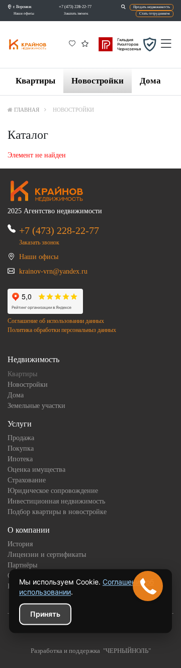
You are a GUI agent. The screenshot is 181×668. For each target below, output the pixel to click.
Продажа (21, 438)
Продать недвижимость (151, 7)
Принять (45, 614)
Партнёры (22, 565)
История (20, 544)
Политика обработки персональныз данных (62, 329)
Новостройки (97, 81)
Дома (150, 81)
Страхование (27, 480)
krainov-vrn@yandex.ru (53, 271)
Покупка (21, 448)
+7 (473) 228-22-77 (75, 7)
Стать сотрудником (154, 14)
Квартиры (35, 81)
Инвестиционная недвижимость (56, 501)
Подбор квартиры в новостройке (57, 512)
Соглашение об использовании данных (56, 320)
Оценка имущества (36, 469)
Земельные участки (36, 405)
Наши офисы (24, 14)
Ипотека (20, 459)
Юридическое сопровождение (53, 490)
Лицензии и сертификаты (47, 554)
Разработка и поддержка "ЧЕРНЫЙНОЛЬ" (91, 650)
